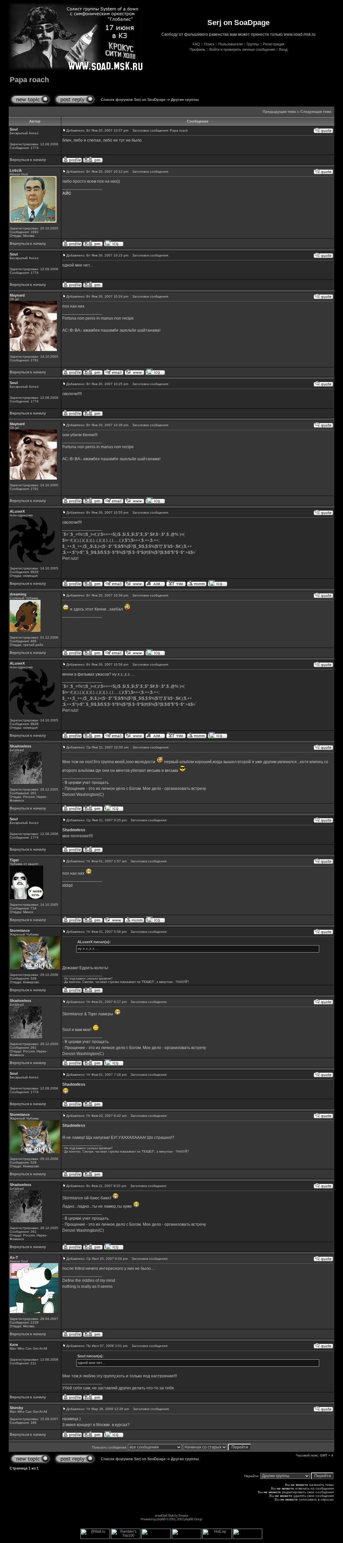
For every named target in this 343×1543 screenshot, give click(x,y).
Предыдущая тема (279, 112)
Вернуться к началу (28, 160)
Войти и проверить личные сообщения (242, 49)
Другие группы (185, 100)
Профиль (197, 49)
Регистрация (273, 44)
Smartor (183, 1515)
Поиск (209, 44)
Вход (283, 49)
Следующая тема (315, 112)
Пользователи (230, 44)
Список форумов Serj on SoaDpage (133, 100)
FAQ (196, 44)
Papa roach (29, 79)
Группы (253, 44)
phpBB (160, 1519)
